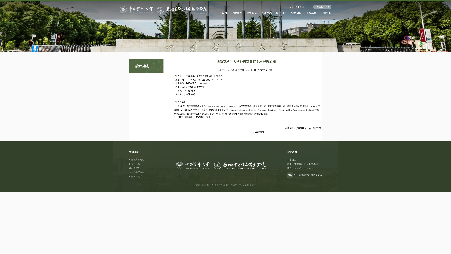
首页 (224, 13)
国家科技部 (134, 163)
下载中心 (326, 13)
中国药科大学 (135, 176)
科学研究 (281, 13)
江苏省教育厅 (135, 167)
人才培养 (266, 13)
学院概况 (237, 13)
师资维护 (293, 7)
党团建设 (296, 13)
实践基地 (311, 13)
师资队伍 (252, 13)
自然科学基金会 (136, 172)
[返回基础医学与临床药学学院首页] (165, 6)
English (303, 7)
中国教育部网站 (136, 159)
